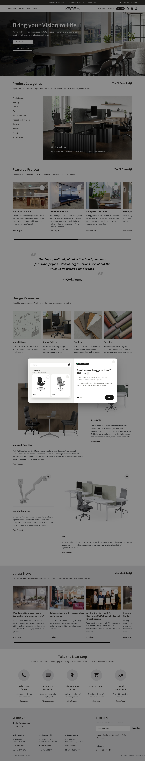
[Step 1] (78, 397)
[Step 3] (81, 397)
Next (109, 397)
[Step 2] (80, 397)
